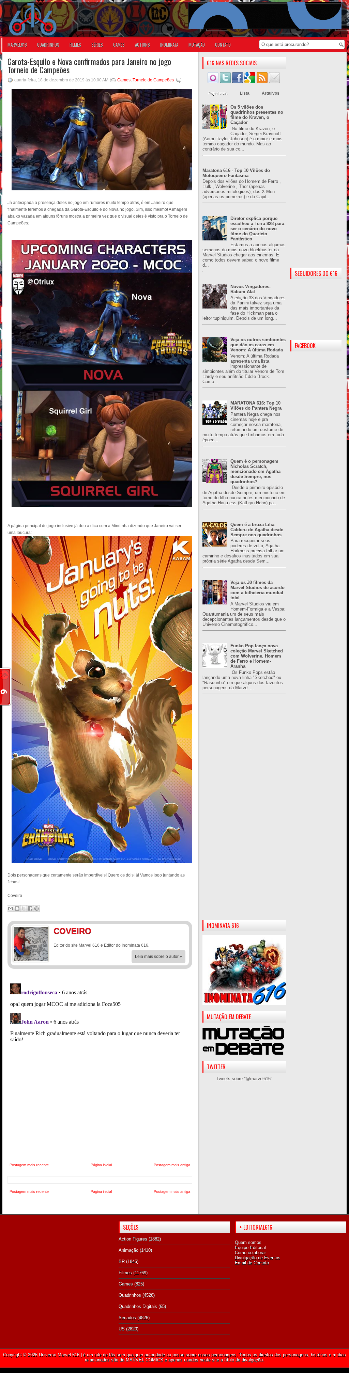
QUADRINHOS (48, 44)
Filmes (125, 1272)
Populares (218, 93)
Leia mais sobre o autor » (158, 956)
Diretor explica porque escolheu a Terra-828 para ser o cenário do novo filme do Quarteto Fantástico (257, 228)
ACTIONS (142, 44)
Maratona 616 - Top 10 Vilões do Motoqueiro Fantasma (236, 173)
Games (124, 80)
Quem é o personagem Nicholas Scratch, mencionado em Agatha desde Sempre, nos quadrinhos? (255, 471)
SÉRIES (97, 44)
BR (122, 1261)
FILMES (75, 44)
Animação (128, 1250)
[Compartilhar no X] (23, 908)
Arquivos (270, 93)
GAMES (119, 44)
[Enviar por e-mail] (10, 908)
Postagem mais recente (29, 1165)
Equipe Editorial (250, 1247)
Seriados (127, 1317)
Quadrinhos (130, 1295)
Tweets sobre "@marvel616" (244, 1078)
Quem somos (248, 1242)
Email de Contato (252, 1262)
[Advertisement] (244, 812)
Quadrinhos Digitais (138, 1306)
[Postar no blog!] (17, 908)
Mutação (196, 44)
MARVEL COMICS (144, 1359)
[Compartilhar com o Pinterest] (36, 908)
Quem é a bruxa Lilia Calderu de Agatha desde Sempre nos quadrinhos (256, 529)
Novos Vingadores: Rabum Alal (250, 289)
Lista (244, 93)
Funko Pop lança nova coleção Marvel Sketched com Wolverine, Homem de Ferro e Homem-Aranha (256, 656)
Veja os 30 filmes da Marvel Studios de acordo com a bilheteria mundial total (257, 590)
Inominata (169, 44)
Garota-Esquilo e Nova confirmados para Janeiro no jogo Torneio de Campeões (89, 65)
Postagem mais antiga (172, 1165)
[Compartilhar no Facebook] (30, 908)
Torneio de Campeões (153, 80)
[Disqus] (99, 1066)
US (122, 1328)
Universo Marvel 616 (59, 1354)
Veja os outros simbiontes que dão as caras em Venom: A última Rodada (258, 344)
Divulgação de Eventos (257, 1257)
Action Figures (133, 1239)
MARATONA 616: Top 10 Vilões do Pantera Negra (256, 405)
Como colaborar (250, 1252)
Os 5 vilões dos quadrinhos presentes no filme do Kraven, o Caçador (256, 115)
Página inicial (101, 1165)
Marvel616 (17, 44)
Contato (223, 44)
